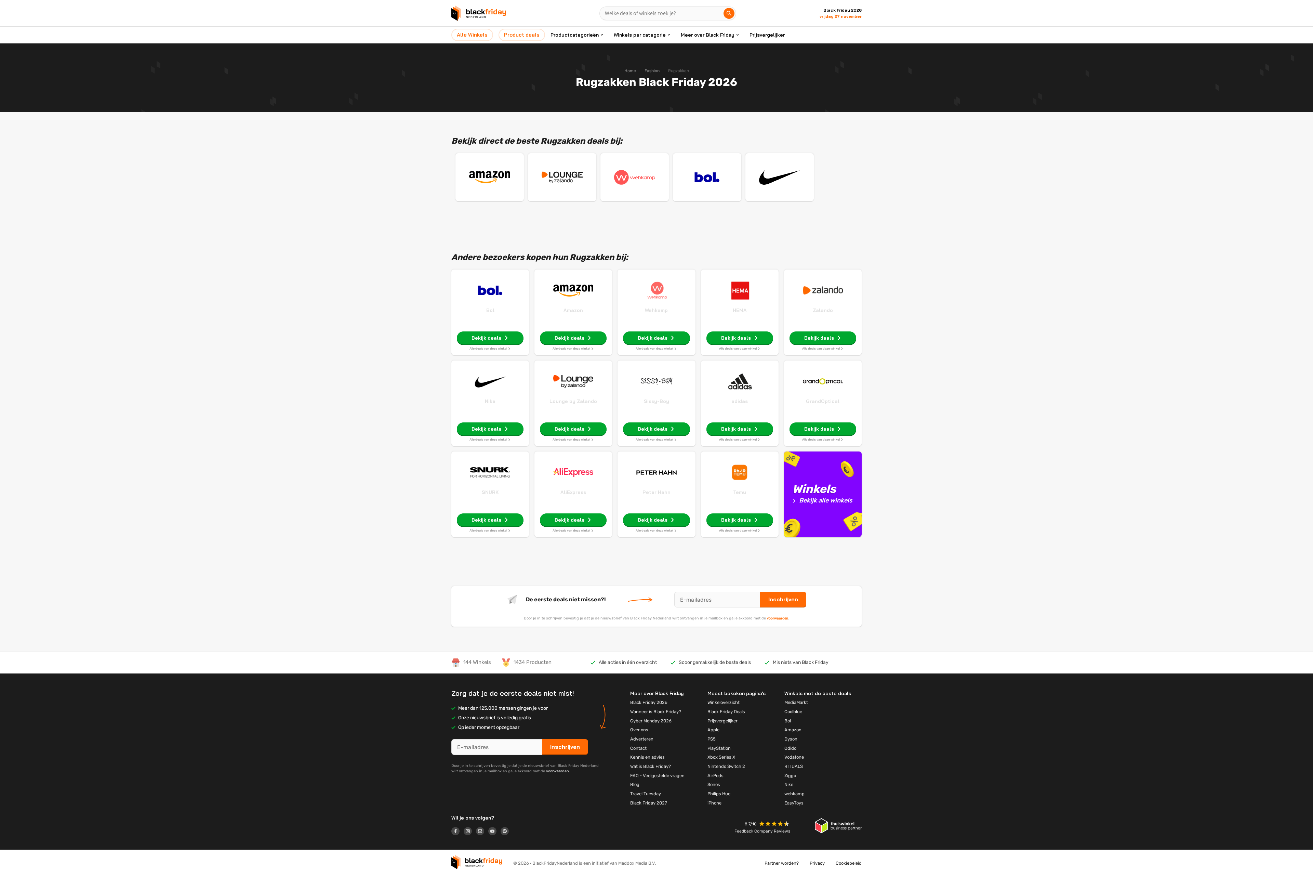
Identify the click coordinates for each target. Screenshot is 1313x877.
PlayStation (719, 748)
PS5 (711, 739)
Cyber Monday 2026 (651, 720)
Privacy (817, 863)
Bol (490, 310)
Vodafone (794, 757)
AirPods (715, 775)
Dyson (790, 739)
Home (630, 70)
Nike (490, 401)
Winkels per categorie (640, 35)
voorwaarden (777, 618)
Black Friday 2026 (648, 702)
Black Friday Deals (726, 711)
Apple (713, 729)
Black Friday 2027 (648, 803)
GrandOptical (822, 401)
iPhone (714, 803)
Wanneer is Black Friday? (655, 711)
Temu (739, 492)
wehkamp (794, 793)
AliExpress (573, 492)
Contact (638, 748)
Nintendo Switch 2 (726, 766)
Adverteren (641, 739)
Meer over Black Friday (707, 35)
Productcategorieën (575, 35)
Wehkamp (656, 310)
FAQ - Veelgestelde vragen (657, 775)
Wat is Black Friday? (650, 766)
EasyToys (794, 803)
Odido (790, 748)
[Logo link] (457, 832)
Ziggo (790, 775)
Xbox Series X (721, 757)
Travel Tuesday (645, 793)
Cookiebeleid (849, 863)
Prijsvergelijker (767, 35)
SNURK (490, 492)
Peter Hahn (656, 492)
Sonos (713, 784)
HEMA (740, 310)
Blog (634, 784)
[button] (774, 824)
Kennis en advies (647, 757)
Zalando (823, 310)
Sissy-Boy (656, 401)
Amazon (573, 310)
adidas (739, 401)
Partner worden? (782, 863)
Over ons (639, 729)
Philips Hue (718, 793)
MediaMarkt (796, 702)
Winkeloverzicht (723, 702)
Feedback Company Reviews (762, 831)
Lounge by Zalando (573, 401)
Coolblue (793, 711)
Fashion (652, 70)
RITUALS (793, 766)
